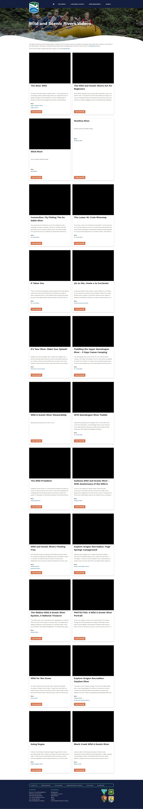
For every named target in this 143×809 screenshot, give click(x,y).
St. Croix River (78, 237)
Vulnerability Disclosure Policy (59, 800)
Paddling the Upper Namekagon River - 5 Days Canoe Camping (91, 351)
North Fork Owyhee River (81, 700)
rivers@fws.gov (65, 48)
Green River (34, 698)
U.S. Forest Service (34, 799)
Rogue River (34, 107)
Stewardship (54, 795)
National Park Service (35, 793)
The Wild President (41, 480)
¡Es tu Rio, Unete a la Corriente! (91, 283)
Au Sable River (35, 237)
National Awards (45, 785)
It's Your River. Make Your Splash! (49, 349)
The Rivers (62, 4)
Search (108, 4)
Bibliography (54, 792)
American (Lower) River (81, 303)
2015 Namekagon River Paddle (90, 415)
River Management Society (36, 800)
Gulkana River (78, 500)
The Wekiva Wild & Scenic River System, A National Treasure (48, 614)
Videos (53, 799)
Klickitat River (35, 566)
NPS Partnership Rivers (35, 795)
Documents (90, 785)
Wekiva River (34, 632)
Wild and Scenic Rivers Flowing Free (48, 548)
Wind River (37, 151)
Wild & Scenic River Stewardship (49, 415)
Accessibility (100, 785)
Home (54, 4)
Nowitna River (82, 121)
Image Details (137, 31)
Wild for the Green (41, 678)
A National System (77, 4)
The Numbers (59, 785)
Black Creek (77, 764)
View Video (35, 111)
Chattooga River (36, 500)
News (52, 797)
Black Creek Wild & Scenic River (91, 744)
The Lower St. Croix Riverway (90, 217)
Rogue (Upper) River (37, 105)
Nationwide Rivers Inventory (75, 785)
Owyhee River (78, 698)
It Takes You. (37, 283)
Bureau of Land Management (37, 792)
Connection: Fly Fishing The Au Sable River (48, 219)
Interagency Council (56, 793)
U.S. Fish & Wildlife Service (36, 797)
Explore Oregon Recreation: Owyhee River (89, 680)
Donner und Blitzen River (81, 566)
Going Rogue (38, 744)
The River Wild (39, 85)
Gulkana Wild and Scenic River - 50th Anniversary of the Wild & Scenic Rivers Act (91, 482)
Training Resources (94, 46)
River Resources (95, 4)
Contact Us (34, 785)
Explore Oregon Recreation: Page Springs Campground (92, 548)
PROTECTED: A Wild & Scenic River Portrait (93, 614)
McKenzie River (35, 568)
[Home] (34, 7)
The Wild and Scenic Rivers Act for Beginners (93, 87)
